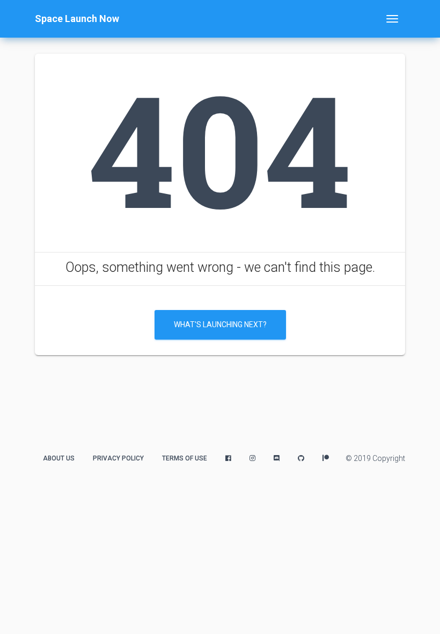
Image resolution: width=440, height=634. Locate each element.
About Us (59, 458)
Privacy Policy (118, 458)
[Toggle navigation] (392, 18)
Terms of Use (184, 458)
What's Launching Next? (220, 324)
